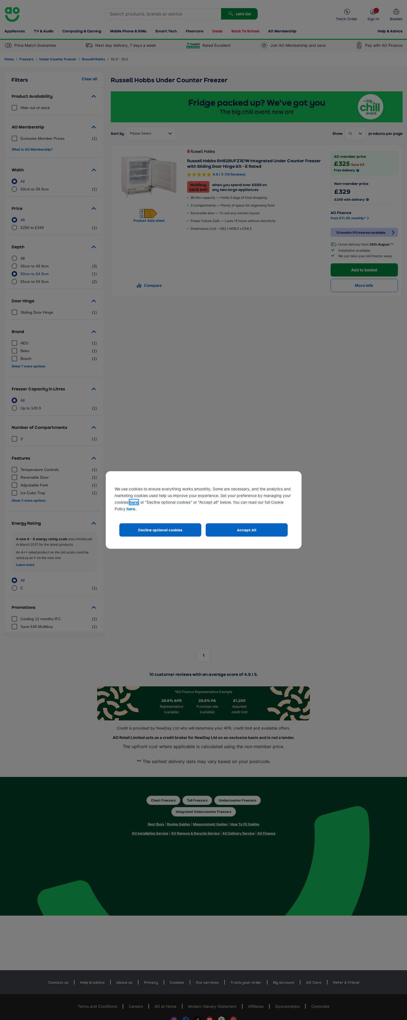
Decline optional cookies (160, 529)
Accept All (246, 529)
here (134, 502)
